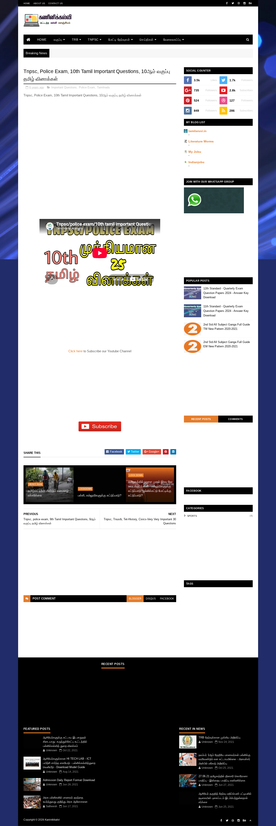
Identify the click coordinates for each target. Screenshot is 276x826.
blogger (135, 598)
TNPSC (93, 39)
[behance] (250, 3)
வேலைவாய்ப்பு (172, 39)
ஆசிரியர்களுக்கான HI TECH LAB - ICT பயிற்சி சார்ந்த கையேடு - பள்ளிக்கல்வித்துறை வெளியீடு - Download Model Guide (69, 763)
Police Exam (87, 87)
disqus (151, 598)
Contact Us (55, 3)
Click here (75, 351)
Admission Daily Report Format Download (69, 780)
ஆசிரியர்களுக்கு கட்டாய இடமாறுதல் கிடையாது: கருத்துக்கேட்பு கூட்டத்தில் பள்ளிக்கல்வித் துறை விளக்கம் (65, 742)
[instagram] (244, 3)
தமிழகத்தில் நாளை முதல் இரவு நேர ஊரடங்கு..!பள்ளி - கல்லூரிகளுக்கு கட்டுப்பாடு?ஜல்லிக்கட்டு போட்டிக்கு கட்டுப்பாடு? (150, 488)
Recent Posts (201, 419)
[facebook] (227, 3)
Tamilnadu (103, 87)
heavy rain (35, 484)
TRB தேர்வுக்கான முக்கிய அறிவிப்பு (219, 737)
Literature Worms (201, 141)
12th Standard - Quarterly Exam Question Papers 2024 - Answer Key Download (226, 293)
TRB (75, 39)
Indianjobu (196, 162)
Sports (192, 516)
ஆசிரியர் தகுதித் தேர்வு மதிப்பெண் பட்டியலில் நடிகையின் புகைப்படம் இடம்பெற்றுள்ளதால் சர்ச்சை (225, 798)
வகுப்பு (58, 39)
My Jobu (194, 151)
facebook (167, 598)
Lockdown (85, 489)
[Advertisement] (174, 26)
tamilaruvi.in (197, 131)
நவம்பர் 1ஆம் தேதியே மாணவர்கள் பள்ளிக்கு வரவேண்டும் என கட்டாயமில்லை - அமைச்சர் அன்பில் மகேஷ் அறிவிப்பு (224, 759)
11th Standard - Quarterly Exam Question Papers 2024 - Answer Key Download (226, 311)
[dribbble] (238, 3)
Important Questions (64, 87)
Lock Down (136, 475)
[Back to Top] (250, 820)
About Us (39, 3)
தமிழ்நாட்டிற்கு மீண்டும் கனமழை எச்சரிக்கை (48, 493)
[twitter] (233, 3)
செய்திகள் (147, 39)
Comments (235, 419)
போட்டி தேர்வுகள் (119, 39)
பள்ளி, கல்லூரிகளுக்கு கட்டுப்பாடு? (99, 495)
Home (27, 3)
